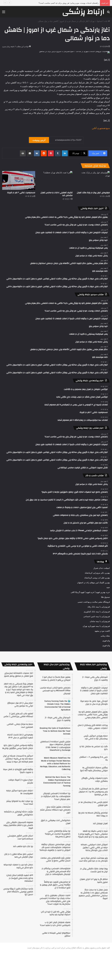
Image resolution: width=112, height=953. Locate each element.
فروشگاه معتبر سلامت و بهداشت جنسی (94, 602)
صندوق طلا (105, 597)
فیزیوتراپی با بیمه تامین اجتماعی (96, 616)
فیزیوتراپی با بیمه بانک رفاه (99, 607)
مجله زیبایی (105, 636)
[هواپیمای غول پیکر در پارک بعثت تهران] (93, 180)
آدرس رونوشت (39, 140)
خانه (106, 21)
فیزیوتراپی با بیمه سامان (100, 621)
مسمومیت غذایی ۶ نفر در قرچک (21, 193)
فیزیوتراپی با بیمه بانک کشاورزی (97, 611)
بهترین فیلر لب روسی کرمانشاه (97, 577)
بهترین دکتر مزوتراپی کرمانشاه (97, 573)
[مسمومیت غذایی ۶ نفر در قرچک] (18, 180)
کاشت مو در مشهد (102, 631)
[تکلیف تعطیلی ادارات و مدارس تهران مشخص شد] (56, 180)
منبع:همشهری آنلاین (101, 128)
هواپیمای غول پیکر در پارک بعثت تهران (93, 193)
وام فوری (106, 640)
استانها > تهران (96, 21)
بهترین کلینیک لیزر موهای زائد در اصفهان (93, 582)
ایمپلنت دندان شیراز (101, 568)
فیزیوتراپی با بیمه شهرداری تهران (96, 626)
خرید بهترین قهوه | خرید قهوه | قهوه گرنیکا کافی (90, 592)
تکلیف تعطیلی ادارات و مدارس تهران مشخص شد (56, 194)
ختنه (108, 587)
